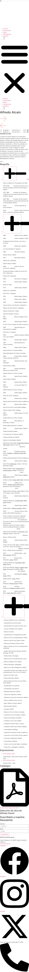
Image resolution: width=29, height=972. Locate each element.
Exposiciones (7, 30)
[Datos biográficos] (10, 174)
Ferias (4, 32)
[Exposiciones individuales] (12, 223)
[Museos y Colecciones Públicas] (14, 606)
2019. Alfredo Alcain (9, 753)
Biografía (6, 130)
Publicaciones (7, 34)
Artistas (5, 28)
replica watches (12, 822)
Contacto (6, 36)
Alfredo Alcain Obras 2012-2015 (9, 808)
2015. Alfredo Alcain (9, 760)
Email (1, 828)
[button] (14, 69)
